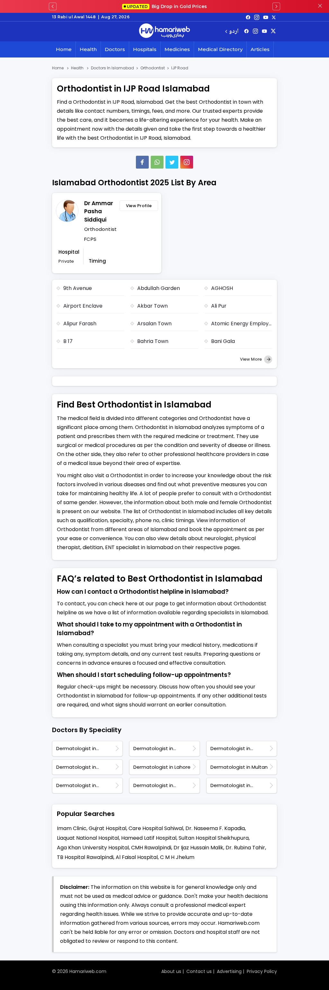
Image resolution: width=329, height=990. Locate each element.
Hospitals (144, 49)
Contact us (199, 971)
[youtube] (265, 17)
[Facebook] (142, 162)
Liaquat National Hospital (88, 838)
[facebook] (248, 17)
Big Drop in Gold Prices (167, 6)
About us (171, 971)
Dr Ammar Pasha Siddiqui (98, 211)
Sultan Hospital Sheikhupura (214, 838)
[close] (320, 6)
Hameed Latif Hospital (148, 838)
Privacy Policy (262, 971)
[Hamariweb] (164, 31)
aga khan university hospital (93, 847)
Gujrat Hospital (107, 828)
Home (64, 49)
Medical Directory (220, 49)
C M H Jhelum (177, 857)
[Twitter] (171, 162)
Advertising (229, 971)
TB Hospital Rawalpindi (85, 857)
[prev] (53, 6)
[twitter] (273, 17)
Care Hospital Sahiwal (156, 828)
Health (88, 49)
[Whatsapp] (157, 162)
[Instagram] (256, 17)
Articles (260, 49)
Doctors (115, 49)
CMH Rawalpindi (151, 847)
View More (251, 359)
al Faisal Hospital (137, 857)
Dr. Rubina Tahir (245, 847)
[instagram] (186, 162)
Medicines (177, 49)
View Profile (139, 206)
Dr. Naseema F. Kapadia (215, 828)
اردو (234, 32)
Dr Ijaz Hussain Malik (198, 847)
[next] (276, 6)
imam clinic (71, 828)
